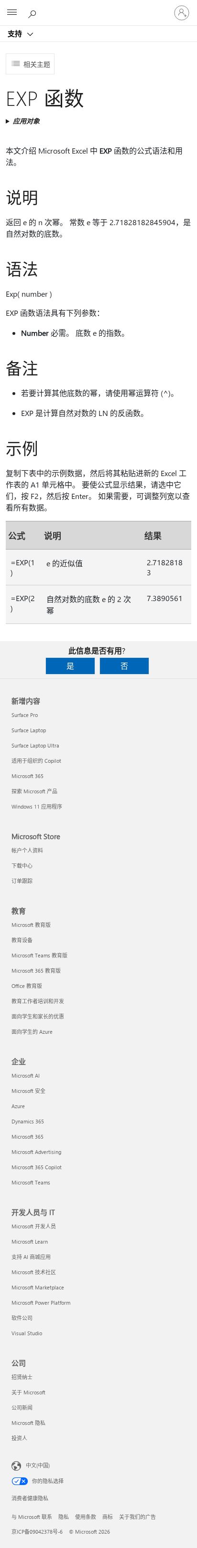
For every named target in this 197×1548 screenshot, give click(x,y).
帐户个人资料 (27, 850)
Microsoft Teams (30, 1182)
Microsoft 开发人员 (33, 1226)
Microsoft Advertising (36, 1151)
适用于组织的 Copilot (36, 760)
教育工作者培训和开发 (37, 1001)
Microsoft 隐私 (28, 1422)
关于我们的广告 (137, 1516)
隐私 (63, 1516)
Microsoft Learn (29, 1241)
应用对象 (26, 120)
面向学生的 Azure (32, 1031)
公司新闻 (22, 1407)
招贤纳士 (22, 1377)
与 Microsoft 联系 (31, 1516)
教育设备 (22, 940)
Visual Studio (26, 1333)
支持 (16, 33)
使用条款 (85, 1516)
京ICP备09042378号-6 (37, 1531)
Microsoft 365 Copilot (36, 1167)
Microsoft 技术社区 (33, 1272)
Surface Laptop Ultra (35, 745)
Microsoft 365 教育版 (36, 970)
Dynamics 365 (27, 1121)
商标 (107, 1516)
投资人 (19, 1438)
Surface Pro (24, 714)
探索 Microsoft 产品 (34, 791)
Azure (18, 1106)
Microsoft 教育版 (31, 924)
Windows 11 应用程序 (36, 806)
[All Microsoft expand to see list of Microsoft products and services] (11, 12)
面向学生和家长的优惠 (37, 1016)
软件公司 (22, 1317)
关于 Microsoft (28, 1392)
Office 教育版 (26, 985)
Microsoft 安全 (28, 1090)
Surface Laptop (28, 730)
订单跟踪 (22, 880)
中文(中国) (38, 1465)
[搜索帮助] (33, 12)
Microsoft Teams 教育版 (39, 955)
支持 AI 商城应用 (31, 1256)
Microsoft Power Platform (40, 1302)
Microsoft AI (25, 1075)
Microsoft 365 (27, 775)
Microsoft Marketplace (37, 1287)
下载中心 (22, 865)
